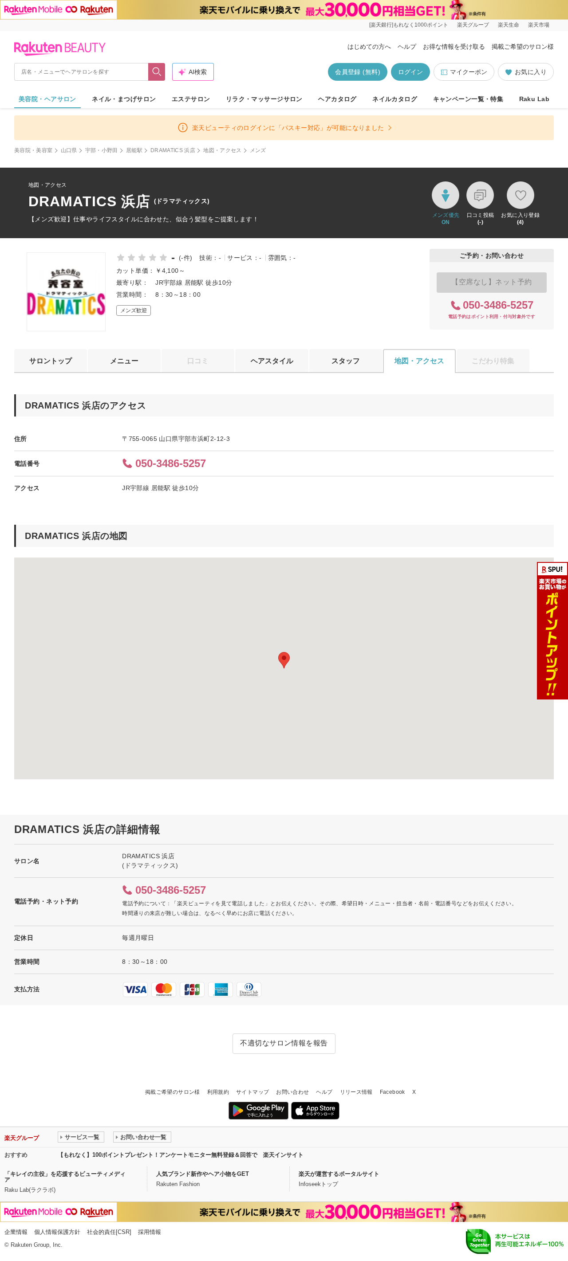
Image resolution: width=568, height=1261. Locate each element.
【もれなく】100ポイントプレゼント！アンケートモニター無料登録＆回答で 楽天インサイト (181, 1154)
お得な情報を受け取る (454, 46)
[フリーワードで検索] (157, 72)
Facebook (392, 1092)
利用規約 (218, 1092)
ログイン (410, 71)
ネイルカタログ (394, 98)
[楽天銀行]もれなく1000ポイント (408, 25)
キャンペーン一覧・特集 (468, 98)
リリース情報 (356, 1092)
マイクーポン (468, 71)
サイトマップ (252, 1092)
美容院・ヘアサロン (47, 98)
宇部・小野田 (101, 150)
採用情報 (149, 1232)
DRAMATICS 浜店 (172, 150)
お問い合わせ (292, 1092)
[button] (284, 660)
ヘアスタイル (272, 361)
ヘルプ (407, 46)
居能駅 (134, 150)
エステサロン (191, 98)
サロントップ (50, 361)
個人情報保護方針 (57, 1232)
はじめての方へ (369, 46)
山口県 (69, 150)
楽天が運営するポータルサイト (339, 1174)
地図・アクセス (222, 150)
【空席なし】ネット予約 (491, 282)
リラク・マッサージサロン (264, 98)
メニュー (124, 361)
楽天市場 (538, 25)
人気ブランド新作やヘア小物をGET (202, 1174)
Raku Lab (534, 98)
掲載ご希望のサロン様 (523, 46)
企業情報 (16, 1232)
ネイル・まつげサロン (124, 98)
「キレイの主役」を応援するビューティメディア (65, 1177)
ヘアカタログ (337, 98)
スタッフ (345, 361)
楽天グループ (473, 25)
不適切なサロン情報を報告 (284, 1043)
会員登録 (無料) (357, 71)
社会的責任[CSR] (109, 1232)
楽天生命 (508, 25)
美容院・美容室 (33, 150)
